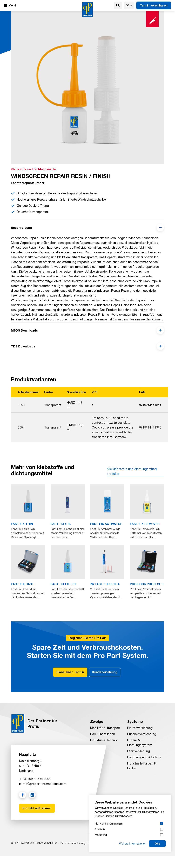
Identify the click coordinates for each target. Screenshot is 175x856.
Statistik (100, 829)
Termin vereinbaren (153, 5)
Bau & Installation (102, 734)
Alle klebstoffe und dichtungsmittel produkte (132, 471)
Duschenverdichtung (141, 734)
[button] (118, 5)
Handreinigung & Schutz (144, 757)
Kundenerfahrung (104, 672)
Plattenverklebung (140, 728)
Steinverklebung (138, 751)
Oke (157, 843)
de (127, 5)
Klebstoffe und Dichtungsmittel (33, 169)
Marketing (101, 834)
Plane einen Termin (70, 672)
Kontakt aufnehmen (37, 808)
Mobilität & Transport (105, 728)
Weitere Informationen (132, 843)
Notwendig (109, 823)
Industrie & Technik (103, 740)
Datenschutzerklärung (72, 843)
